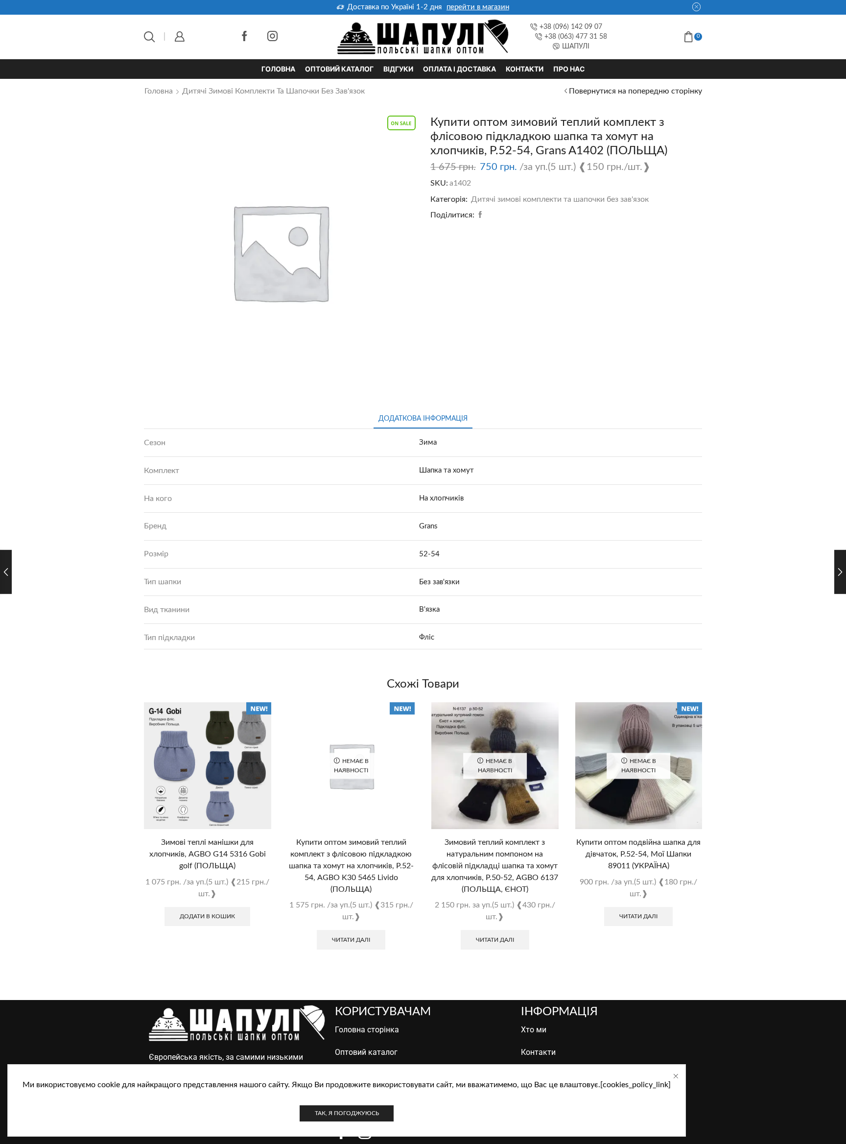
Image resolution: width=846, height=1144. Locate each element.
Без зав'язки (439, 582)
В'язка (429, 609)
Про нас (569, 69)
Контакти (524, 69)
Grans (428, 526)
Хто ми (533, 1029)
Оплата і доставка (459, 69)
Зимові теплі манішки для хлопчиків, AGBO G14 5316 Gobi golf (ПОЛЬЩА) (207, 854)
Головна (278, 69)
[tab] (423, 419)
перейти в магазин (477, 7)
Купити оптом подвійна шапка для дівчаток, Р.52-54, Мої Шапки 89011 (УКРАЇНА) (638, 854)
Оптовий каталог (339, 69)
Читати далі (351, 940)
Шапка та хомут (446, 470)
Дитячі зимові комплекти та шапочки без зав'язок (273, 91)
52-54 (429, 554)
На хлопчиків (441, 498)
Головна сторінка (367, 1029)
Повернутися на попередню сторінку (635, 91)
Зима (428, 442)
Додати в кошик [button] (207, 916)
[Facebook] (244, 37)
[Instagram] (272, 37)
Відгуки (398, 69)
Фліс (426, 637)
